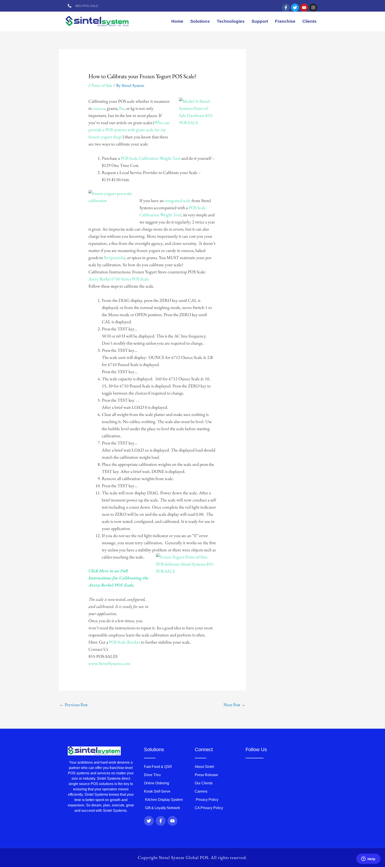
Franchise (285, 21)
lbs (121, 108)
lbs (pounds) (114, 257)
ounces (99, 108)
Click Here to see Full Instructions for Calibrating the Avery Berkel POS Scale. (118, 578)
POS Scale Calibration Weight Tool (150, 158)
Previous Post (73, 705)
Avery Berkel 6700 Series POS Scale (118, 279)
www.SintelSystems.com (109, 663)
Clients (309, 21)
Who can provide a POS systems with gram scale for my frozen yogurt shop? (129, 130)
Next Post (234, 705)
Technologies (231, 21)
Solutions (200, 21)
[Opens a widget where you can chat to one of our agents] (368, 859)
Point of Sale (102, 85)
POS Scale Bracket (124, 642)
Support (260, 21)
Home (177, 21)
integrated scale (177, 200)
